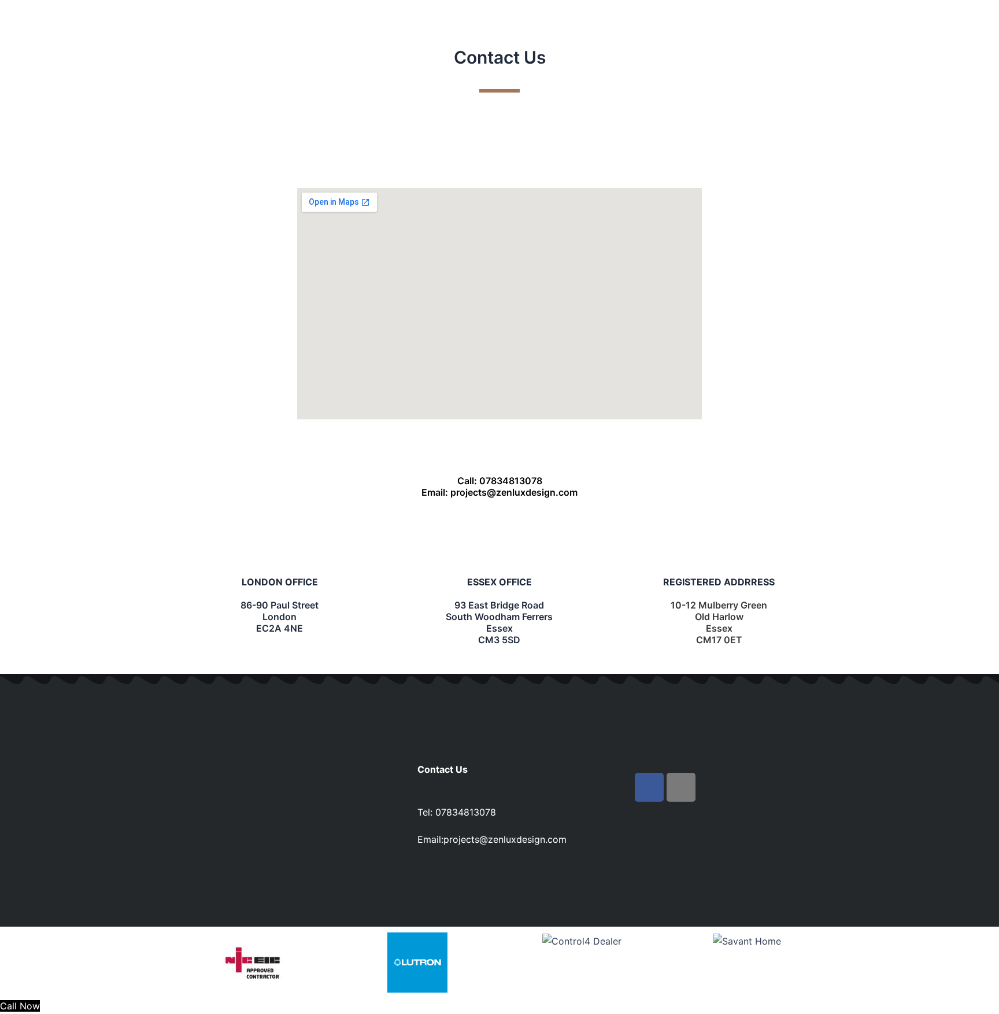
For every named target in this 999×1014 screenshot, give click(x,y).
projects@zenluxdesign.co (509, 492)
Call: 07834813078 (499, 480)
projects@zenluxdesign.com (505, 839)
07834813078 (465, 812)
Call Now (20, 1006)
